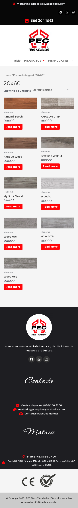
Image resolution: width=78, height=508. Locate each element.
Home (7, 75)
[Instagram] (46, 359)
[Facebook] (31, 359)
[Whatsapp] (39, 359)
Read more (12, 126)
